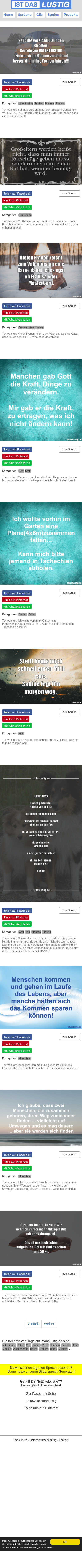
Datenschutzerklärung (43, 1440)
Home (8, 14)
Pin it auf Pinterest (16, 89)
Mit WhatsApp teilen (17, 95)
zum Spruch (69, 81)
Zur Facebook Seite (41, 1393)
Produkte (71, 14)
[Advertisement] (41, 1503)
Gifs (39, 14)
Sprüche (25, 14)
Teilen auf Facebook (17, 82)
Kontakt (63, 1440)
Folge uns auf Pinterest (41, 1408)
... (70, 1348)
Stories (53, 14)
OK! (65, 1541)
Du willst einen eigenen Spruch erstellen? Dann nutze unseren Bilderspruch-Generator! (41, 1369)
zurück (33, 1324)
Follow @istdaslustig (41, 1401)
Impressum (20, 1440)
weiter (49, 1324)
